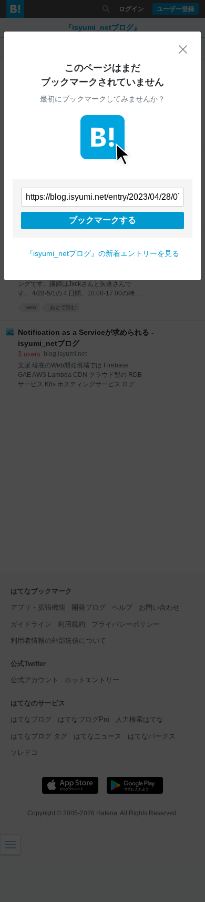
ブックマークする (102, 220)
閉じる (183, 49)
